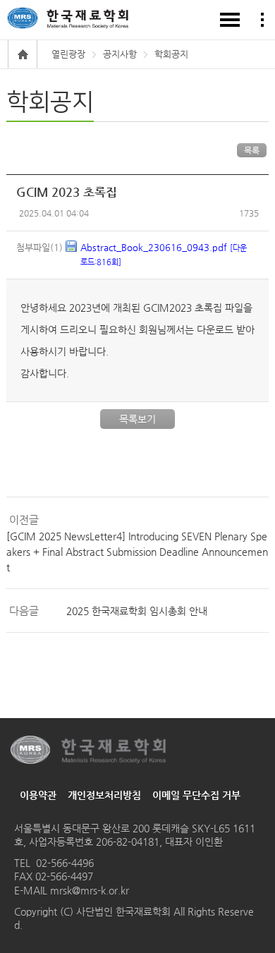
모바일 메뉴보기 (230, 20)
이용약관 (38, 795)
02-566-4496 (65, 862)
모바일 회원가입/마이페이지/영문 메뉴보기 (262, 20)
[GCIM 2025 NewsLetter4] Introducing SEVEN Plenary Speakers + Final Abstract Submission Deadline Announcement (137, 551)
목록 (251, 150)
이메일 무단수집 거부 (196, 795)
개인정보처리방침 (104, 795)
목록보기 (137, 419)
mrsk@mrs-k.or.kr (88, 890)
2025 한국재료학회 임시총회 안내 (136, 611)
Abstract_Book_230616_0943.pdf (163, 254)
